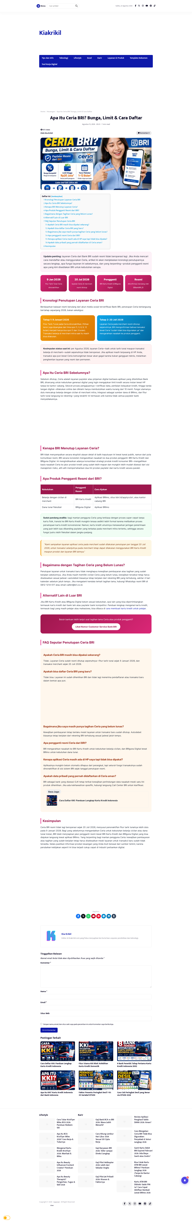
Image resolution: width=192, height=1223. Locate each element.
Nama (43, 991)
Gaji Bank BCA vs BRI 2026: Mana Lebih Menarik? (105, 1122)
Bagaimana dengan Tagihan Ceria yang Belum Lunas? (69, 214)
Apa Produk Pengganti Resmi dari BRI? (62, 210)
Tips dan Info (48, 58)
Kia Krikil (66, 934)
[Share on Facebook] (78, 916)
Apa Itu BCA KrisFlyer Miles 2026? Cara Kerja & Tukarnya (65, 1138)
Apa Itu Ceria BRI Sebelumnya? (58, 203)
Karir (99, 58)
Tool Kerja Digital (49, 64)
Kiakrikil (50, 33)
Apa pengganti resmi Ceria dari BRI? (64, 235)
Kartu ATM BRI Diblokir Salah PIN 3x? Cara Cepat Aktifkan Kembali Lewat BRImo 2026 (142, 1187)
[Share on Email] (93, 916)
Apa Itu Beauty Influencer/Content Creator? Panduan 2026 (65, 1166)
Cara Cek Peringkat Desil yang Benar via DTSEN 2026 (133, 1094)
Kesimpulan (50, 246)
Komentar (45, 963)
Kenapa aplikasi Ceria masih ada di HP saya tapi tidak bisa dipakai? (77, 239)
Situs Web (45, 1013)
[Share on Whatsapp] (88, 916)
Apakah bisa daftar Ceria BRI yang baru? (66, 228)
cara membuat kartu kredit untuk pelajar (126, 608)
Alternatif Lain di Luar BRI (56, 217)
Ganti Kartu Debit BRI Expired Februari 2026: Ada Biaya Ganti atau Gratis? (143, 1152)
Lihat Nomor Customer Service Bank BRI (96, 626)
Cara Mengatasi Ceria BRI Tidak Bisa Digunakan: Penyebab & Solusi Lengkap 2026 (143, 1136)
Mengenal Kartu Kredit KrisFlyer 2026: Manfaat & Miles (64, 1152)
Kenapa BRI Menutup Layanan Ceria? (61, 207)
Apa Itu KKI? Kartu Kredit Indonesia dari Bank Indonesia (56, 1094)
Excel (89, 58)
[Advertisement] (107, 33)
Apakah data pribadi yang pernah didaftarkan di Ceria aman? (75, 242)
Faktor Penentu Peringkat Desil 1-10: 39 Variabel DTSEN (95, 1094)
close (52, 1205)
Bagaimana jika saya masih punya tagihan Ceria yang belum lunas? (77, 232)
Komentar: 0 (145, 132)
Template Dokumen (138, 58)
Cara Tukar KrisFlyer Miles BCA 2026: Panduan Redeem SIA (66, 1124)
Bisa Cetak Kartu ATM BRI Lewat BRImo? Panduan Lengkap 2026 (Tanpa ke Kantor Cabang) (142, 1169)
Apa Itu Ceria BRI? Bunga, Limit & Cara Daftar (96, 118)
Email (43, 1002)
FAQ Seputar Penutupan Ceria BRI (60, 221)
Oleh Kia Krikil (46, 133)
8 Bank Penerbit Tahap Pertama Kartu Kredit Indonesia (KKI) (134, 1065)
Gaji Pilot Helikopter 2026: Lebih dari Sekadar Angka (105, 1165)
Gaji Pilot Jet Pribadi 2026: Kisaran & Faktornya (105, 1179)
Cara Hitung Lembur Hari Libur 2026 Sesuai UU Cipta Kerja (105, 1138)
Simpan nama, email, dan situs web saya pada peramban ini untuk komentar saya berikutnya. (78, 1024)
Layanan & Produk (116, 58)
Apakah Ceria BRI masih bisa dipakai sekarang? (68, 224)
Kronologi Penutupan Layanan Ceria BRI (62, 200)
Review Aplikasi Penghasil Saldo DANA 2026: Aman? (142, 1119)
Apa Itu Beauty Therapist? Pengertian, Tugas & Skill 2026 (66, 1181)
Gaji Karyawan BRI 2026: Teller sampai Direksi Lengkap (104, 1150)
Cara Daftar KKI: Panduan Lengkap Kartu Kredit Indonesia (88, 800)
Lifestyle (77, 58)
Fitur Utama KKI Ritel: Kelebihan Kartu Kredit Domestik (93, 1065)
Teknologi (63, 58)
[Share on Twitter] (83, 916)
